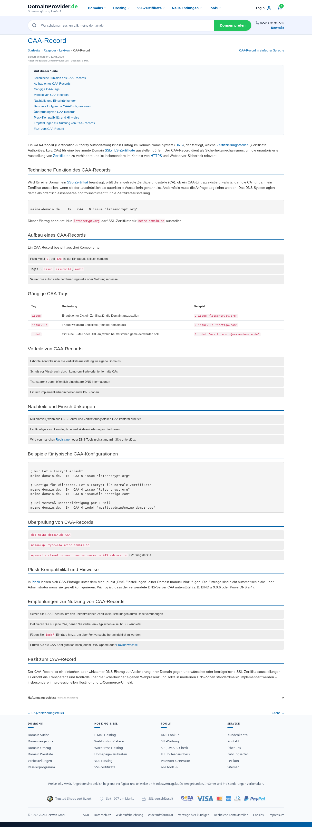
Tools (213, 8)
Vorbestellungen (40, 760)
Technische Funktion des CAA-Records (60, 78)
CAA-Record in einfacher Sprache (261, 50)
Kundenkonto (237, 735)
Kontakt (277, 28)
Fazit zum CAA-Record (49, 129)
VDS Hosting (103, 760)
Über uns (234, 748)
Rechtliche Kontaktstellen (231, 815)
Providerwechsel (127, 645)
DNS (179, 145)
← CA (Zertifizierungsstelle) (46, 713)
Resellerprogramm (41, 767)
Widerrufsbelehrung (129, 815)
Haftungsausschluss (53, 697)
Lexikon (64, 50)
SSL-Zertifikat (77, 182)
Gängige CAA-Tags (46, 89)
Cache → (278, 713)
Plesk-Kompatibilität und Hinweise (56, 117)
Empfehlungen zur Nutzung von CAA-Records (64, 123)
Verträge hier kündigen (193, 815)
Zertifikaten (61, 156)
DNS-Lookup (170, 735)
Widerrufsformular (160, 815)
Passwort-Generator (175, 760)
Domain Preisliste (40, 754)
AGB (86, 815)
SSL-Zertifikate (149, 8)
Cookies (258, 815)
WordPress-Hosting (108, 748)
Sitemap (233, 767)
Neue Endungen (185, 8)
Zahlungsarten (238, 754)
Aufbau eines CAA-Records (52, 83)
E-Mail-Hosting (105, 735)
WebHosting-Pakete (109, 741)
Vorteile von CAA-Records (51, 95)
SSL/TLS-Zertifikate (120, 150)
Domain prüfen (232, 25)
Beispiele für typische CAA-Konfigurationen (62, 106)
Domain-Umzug (39, 748)
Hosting (120, 8)
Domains (95, 8)
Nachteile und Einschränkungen (55, 100)
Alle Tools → (169, 767)
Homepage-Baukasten (110, 754)
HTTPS (156, 156)
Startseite (34, 50)
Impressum (276, 815)
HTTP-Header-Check (175, 754)
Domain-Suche (38, 735)
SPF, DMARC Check (174, 748)
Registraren (63, 439)
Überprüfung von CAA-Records (54, 112)
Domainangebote (40, 741)
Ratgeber (50, 50)
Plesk (36, 582)
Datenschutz (102, 815)
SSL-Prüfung (170, 741)
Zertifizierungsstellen (233, 145)
